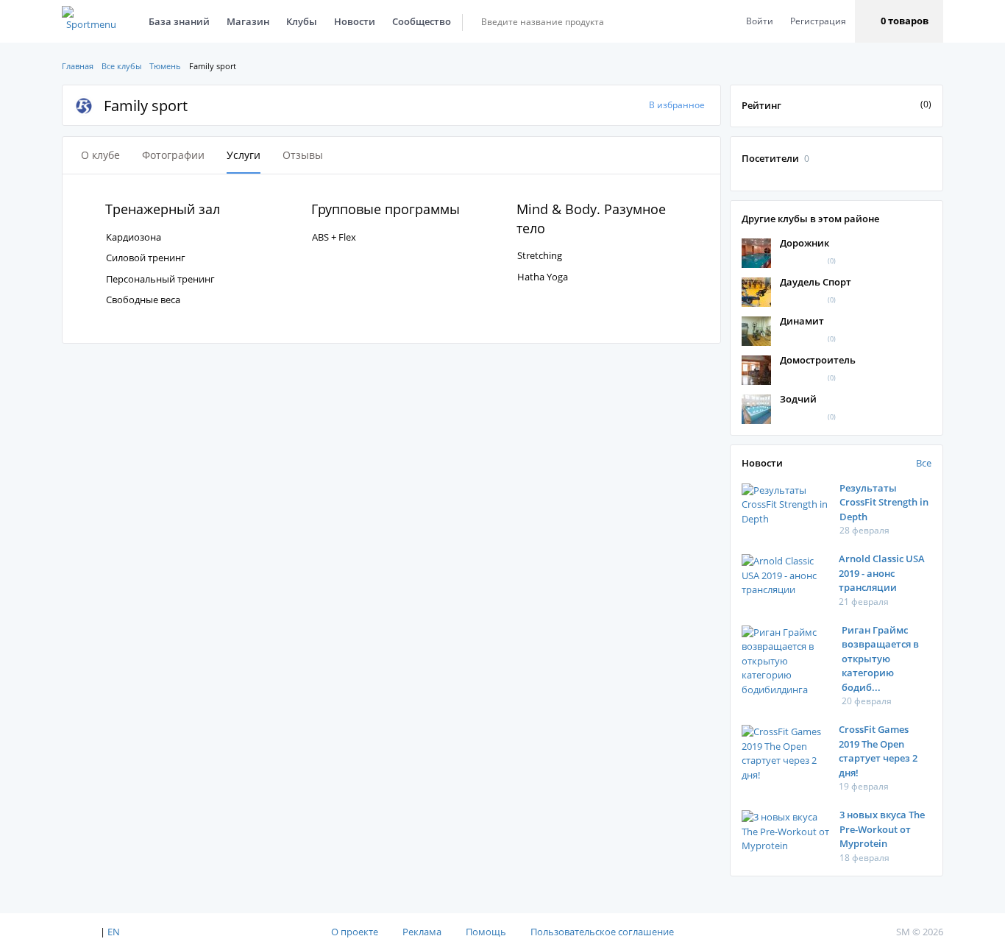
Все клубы (121, 65)
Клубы (301, 21)
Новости (354, 21)
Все (923, 462)
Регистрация (818, 21)
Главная (77, 65)
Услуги (243, 155)
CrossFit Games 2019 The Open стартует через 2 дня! (878, 751)
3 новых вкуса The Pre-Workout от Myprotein (882, 829)
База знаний (179, 21)
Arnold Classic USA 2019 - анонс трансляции (882, 573)
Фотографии (173, 155)
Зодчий (798, 398)
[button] (899, 21)
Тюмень (165, 65)
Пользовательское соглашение (602, 931)
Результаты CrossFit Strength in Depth (883, 502)
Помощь (486, 931)
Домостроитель (818, 359)
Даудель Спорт (815, 281)
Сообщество (421, 21)
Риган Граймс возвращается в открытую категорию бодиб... (880, 658)
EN (113, 931)
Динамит (802, 320)
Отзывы (303, 155)
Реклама (421, 931)
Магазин (248, 21)
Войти (759, 21)
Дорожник (804, 242)
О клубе (100, 155)
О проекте (354, 931)
